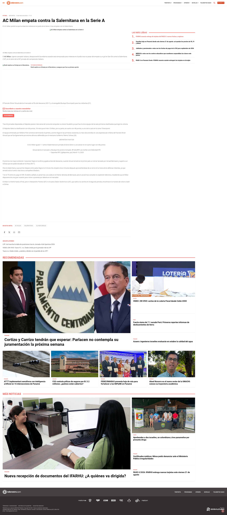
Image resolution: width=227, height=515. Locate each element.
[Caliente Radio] (129, 502)
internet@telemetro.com (11, 511)
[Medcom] (145, 502)
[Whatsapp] (14, 232)
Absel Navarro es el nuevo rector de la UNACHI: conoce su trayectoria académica (169, 382)
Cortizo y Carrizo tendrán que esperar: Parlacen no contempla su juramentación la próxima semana (61, 342)
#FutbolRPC (76, 150)
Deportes (12, 15)
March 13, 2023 (78, 152)
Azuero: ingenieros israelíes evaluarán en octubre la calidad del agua (163, 341)
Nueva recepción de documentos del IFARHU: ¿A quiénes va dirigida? (65, 476)
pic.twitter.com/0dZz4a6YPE (91, 150)
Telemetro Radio (205, 2)
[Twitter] (9, 232)
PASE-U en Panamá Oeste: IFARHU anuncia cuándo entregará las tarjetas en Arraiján (163, 60)
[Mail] (19, 232)
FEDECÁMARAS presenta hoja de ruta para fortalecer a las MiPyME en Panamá (119, 382)
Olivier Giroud (41, 226)
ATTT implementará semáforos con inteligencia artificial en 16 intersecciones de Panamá (24, 382)
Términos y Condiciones (10, 505)
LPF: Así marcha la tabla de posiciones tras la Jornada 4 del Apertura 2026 (29, 244)
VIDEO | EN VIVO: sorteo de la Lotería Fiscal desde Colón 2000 (160, 301)
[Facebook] (4, 232)
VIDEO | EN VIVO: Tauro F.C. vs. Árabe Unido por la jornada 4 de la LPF (27, 248)
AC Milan (18, 226)
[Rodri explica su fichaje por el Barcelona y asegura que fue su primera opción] (16, 65)
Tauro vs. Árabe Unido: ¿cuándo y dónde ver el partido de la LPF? (25, 251)
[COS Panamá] (106, 502)
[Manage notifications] (222, 511)
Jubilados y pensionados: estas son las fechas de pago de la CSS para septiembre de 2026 (165, 48)
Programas (177, 2)
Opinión (186, 2)
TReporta (167, 2)
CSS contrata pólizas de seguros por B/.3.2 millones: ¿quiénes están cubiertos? (70, 382)
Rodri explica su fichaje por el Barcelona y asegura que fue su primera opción (55, 67)
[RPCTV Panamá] (90, 502)
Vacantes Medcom (38, 505)
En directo (221, 2)
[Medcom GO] (82, 502)
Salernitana (28, 226)
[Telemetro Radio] (137, 502)
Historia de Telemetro (24, 505)
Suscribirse (8, 115)
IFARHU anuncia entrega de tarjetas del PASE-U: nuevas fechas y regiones (159, 36)
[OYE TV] (98, 502)
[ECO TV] (113, 502)
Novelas (194, 2)
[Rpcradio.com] (121, 502)
